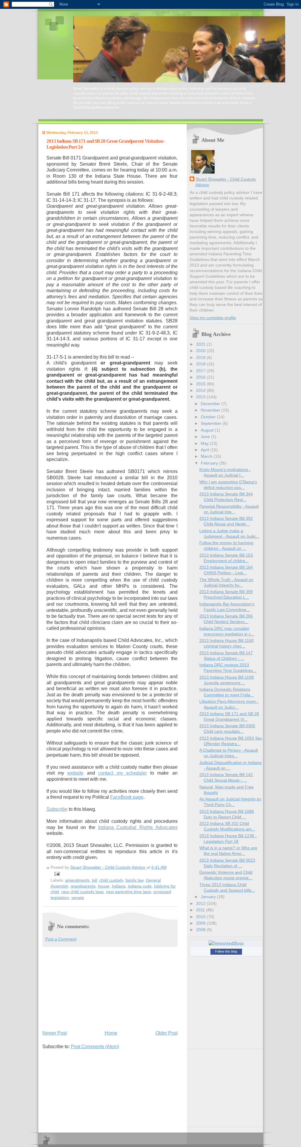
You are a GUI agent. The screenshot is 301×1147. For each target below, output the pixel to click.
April (205, 450)
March (207, 456)
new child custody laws (82, 891)
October (209, 417)
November (211, 410)
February (210, 463)
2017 (201, 371)
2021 (201, 344)
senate (77, 897)
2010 (201, 917)
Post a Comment (60, 939)
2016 (201, 377)
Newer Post (54, 1033)
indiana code (140, 886)
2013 (201, 397)
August (208, 430)
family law (134, 880)
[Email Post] (57, 873)
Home (111, 1033)
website (75, 772)
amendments (77, 880)
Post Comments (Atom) (95, 1046)
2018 (201, 364)
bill (94, 880)
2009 (201, 923)
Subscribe (57, 809)
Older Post (166, 1033)
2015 (201, 384)
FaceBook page (126, 797)
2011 (201, 910)
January (209, 897)
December (211, 404)
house (103, 886)
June (206, 437)
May (205, 443)
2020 (201, 351)
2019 (201, 357)
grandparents (83, 886)
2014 (201, 390)
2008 (201, 930)
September (212, 423)
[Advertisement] (86, 987)
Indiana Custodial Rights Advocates (138, 827)
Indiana (119, 886)
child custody (111, 880)
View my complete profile (213, 318)
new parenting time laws (128, 891)
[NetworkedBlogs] (226, 943)
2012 (201, 903)
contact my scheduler (122, 772)
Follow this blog (226, 951)
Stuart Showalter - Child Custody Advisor (225, 182)
